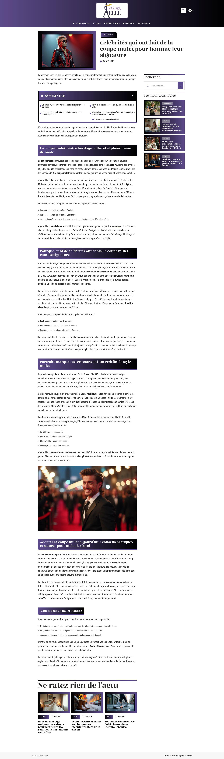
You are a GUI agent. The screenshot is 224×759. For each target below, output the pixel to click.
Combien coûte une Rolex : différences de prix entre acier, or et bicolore (172, 162)
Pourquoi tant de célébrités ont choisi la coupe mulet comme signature (62, 113)
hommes (115, 226)
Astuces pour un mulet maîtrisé (106, 120)
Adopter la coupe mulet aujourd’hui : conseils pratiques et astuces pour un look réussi (113, 113)
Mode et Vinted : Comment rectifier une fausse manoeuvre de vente (171, 127)
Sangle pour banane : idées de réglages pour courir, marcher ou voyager (172, 110)
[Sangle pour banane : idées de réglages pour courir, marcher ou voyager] (152, 108)
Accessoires (167, 103)
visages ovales (113, 582)
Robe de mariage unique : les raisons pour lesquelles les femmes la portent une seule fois (53, 727)
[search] (183, 10)
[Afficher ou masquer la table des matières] (99, 95)
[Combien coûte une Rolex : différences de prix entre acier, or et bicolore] (152, 160)
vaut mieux (110, 586)
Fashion (108, 35)
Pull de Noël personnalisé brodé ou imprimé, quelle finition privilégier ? (171, 145)
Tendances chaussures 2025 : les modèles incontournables (120, 724)
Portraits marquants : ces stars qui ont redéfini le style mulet (113, 106)
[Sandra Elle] (112, 10)
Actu (75, 717)
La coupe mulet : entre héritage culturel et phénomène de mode (63, 106)
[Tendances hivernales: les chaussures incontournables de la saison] (87, 702)
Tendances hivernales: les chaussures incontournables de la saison (86, 726)
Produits (166, 156)
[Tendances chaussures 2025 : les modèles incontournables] (120, 702)
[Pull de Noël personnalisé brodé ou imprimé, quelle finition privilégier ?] (152, 143)
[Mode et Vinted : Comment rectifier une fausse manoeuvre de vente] (152, 125)
